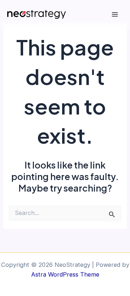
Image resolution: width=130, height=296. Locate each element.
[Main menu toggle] (115, 14)
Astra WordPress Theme (65, 274)
